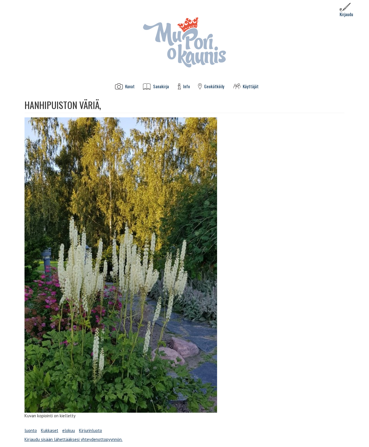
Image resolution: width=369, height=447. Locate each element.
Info (186, 86)
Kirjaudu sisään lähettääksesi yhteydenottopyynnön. (74, 439)
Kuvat (130, 86)
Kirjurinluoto (90, 430)
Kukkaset (49, 430)
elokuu (68, 430)
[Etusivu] (184, 42)
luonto (31, 430)
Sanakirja (161, 86)
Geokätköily (214, 86)
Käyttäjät (251, 86)
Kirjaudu (346, 14)
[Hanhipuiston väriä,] (184, 265)
